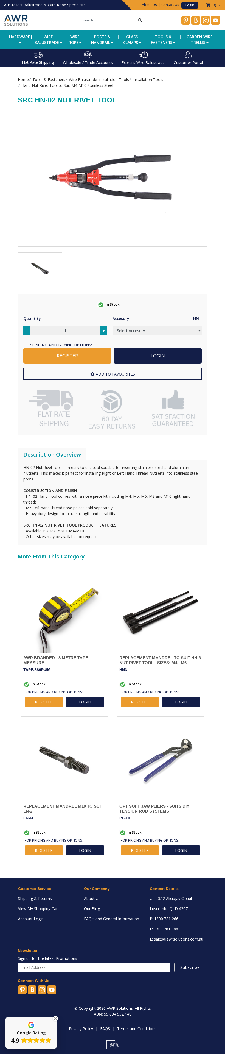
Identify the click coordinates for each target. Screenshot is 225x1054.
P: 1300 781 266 (164, 918)
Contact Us (170, 4)
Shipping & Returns (35, 898)
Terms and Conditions (136, 1028)
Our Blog (92, 908)
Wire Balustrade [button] (47, 39)
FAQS (105, 1028)
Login (189, 4)
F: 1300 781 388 (164, 928)
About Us (149, 4)
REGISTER (67, 355)
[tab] (52, 454)
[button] (112, 374)
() (213, 4)
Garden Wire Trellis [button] (200, 39)
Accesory (121, 318)
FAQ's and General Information (111, 918)
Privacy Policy (81, 1028)
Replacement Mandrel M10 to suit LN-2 (63, 808)
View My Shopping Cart (38, 908)
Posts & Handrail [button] (100, 39)
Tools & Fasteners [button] (161, 39)
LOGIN (158, 355)
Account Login (31, 918)
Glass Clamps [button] (130, 39)
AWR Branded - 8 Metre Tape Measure (55, 660)
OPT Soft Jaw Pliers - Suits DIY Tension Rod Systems (154, 808)
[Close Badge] (55, 1018)
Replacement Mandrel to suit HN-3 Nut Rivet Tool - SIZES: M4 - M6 (160, 660)
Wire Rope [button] (74, 39)
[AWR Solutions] (16, 19)
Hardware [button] (19, 36)
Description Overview (52, 454)
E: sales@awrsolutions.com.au (176, 939)
